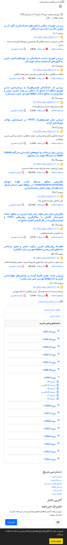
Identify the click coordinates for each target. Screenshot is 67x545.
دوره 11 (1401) (49, 362)
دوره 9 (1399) (50, 377)
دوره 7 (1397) (50, 413)
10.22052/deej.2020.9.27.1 (46, 37)
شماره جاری (55, 316)
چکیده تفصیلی (17, 49)
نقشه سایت (57, 493)
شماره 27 (51, 395)
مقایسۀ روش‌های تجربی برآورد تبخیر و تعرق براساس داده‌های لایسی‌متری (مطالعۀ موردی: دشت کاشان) (33, 248)
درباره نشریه (56, 480)
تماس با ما (57, 490)
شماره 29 (51, 381)
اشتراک (11, 522)
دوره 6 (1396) (50, 421)
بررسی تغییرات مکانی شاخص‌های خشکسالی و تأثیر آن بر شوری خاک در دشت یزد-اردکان (33, 27)
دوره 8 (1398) (50, 406)
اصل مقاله (38, 49)
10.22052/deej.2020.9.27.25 (46, 131)
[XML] (18, 14)
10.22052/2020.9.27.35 (48, 196)
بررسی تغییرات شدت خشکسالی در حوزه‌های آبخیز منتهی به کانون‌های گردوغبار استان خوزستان (33, 60)
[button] (55, 534)
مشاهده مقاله (57, 49)
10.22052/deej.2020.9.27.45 (46, 258)
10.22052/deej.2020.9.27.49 (46, 287)
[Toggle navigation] (34, 6)
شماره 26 (51, 399)
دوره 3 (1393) (50, 444)
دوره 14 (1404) (49, 339)
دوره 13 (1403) (49, 347)
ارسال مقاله (57, 487)
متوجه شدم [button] (56, 541)
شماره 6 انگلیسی (48, 385)
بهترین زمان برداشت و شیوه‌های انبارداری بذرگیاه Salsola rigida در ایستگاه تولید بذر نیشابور (33, 154)
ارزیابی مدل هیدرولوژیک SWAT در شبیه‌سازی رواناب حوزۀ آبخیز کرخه (33, 121)
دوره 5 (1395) (50, 429)
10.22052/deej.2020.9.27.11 (46, 70)
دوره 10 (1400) (49, 370)
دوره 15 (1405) (49, 332)
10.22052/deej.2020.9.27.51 (46, 229)
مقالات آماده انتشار (52, 310)
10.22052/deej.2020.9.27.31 (46, 164)
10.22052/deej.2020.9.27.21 (46, 102)
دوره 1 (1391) (50, 459)
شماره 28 (51, 388)
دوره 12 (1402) (49, 354)
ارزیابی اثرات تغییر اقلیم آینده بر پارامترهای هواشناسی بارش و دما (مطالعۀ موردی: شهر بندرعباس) (33, 277)
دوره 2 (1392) (50, 451)
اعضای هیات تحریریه (53, 483)
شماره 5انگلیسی (48, 392)
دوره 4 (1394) (50, 436)
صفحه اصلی (57, 476)
